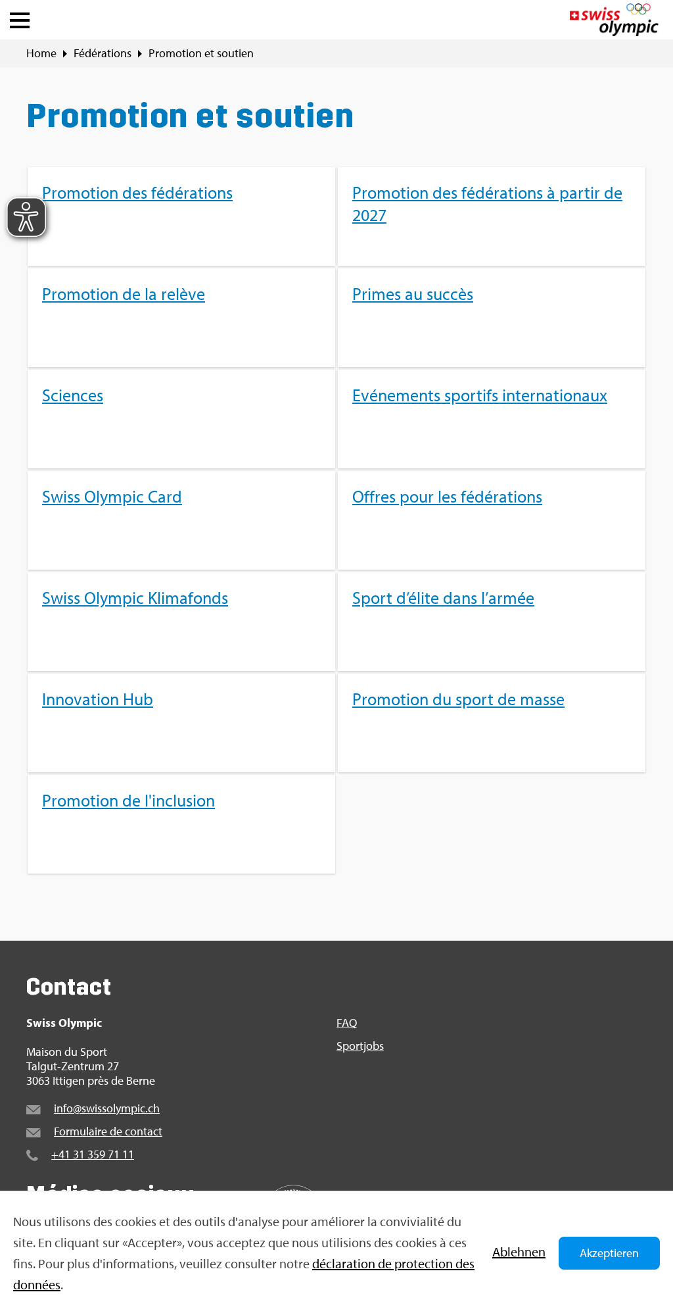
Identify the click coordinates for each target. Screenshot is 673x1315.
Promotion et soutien (201, 53)
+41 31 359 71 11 (92, 1154)
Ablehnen (518, 1251)
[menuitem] (336, 520)
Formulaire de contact (108, 1131)
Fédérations (102, 53)
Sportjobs (360, 1046)
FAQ (346, 1023)
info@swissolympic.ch (107, 1108)
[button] (20, 17)
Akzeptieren (609, 1252)
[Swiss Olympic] (614, 19)
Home (41, 53)
